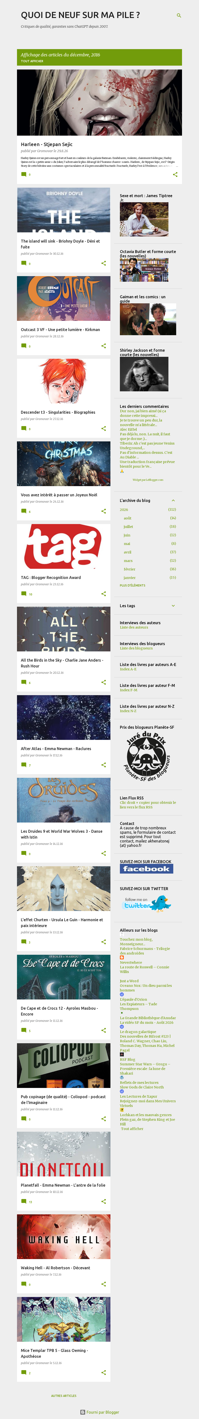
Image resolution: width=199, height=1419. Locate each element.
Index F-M (128, 690)
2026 (124, 510)
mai (127, 544)
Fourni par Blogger (102, 1412)
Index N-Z (128, 711)
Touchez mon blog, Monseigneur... (136, 941)
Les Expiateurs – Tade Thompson (138, 1006)
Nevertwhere (131, 962)
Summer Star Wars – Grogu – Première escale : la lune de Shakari (145, 1069)
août (127, 518)
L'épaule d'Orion (133, 999)
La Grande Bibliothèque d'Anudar (148, 1018)
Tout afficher (32, 61)
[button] (175, 175)
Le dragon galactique (138, 1032)
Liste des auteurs (134, 627)
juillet (128, 527)
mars (128, 561)
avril (127, 552)
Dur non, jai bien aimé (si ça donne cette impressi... (143, 413)
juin (127, 535)
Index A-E (128, 669)
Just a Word (129, 981)
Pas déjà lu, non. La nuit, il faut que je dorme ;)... (145, 436)
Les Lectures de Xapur (138, 1096)
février (129, 569)
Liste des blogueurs (136, 648)
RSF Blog (127, 1059)
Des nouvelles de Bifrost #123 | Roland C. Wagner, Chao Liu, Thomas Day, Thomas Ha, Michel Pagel (147, 1043)
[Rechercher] (179, 15)
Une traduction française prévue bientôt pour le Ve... (147, 464)
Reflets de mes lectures (139, 1082)
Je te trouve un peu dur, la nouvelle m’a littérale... (141, 422)
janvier (130, 578)
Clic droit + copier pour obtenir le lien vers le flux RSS (148, 804)
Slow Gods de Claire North (142, 1087)
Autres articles (63, 1395)
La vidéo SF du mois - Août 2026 (147, 1022)
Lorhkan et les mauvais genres (146, 1115)
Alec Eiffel (128, 429)
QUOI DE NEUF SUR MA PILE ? (80, 15)
